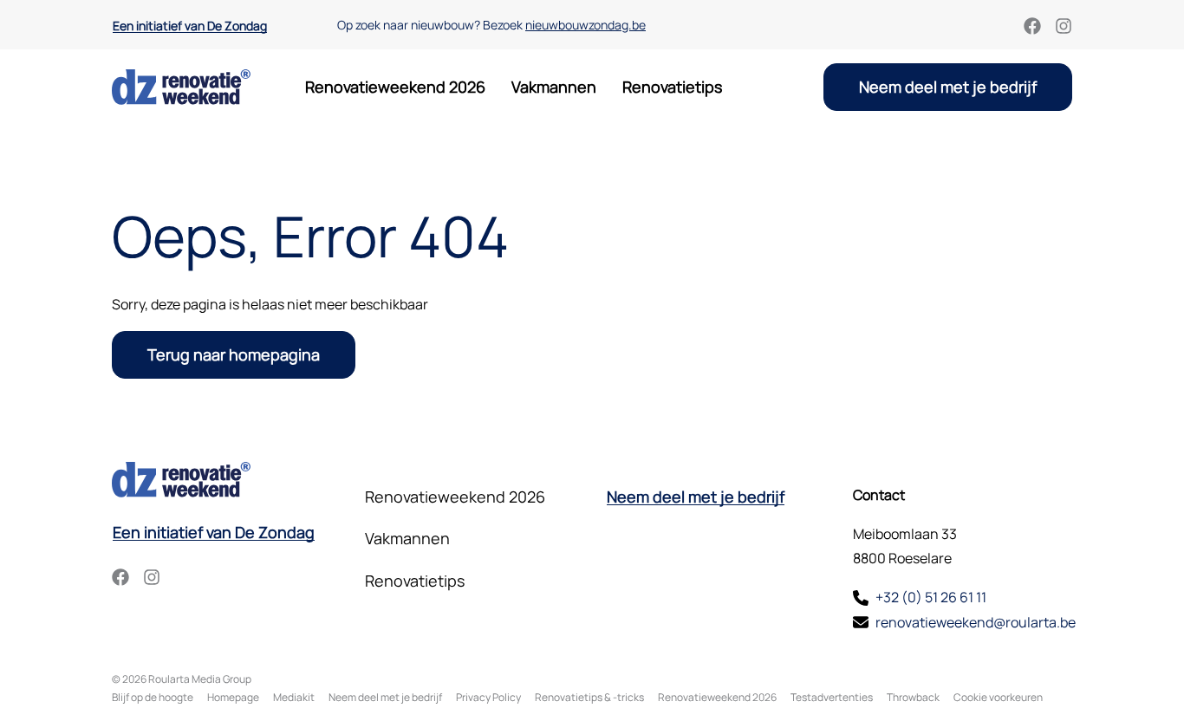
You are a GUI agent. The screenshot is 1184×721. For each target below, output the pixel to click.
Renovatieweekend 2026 (395, 86)
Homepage (233, 697)
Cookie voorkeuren (998, 697)
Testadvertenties (831, 697)
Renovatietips (672, 86)
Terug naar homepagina (233, 354)
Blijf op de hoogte (152, 697)
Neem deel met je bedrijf (948, 86)
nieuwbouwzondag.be (585, 24)
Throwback (913, 697)
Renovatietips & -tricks (589, 697)
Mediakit (294, 697)
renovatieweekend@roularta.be (975, 622)
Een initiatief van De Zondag (190, 26)
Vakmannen (553, 86)
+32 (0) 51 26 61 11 (930, 597)
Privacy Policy (488, 697)
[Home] (181, 87)
